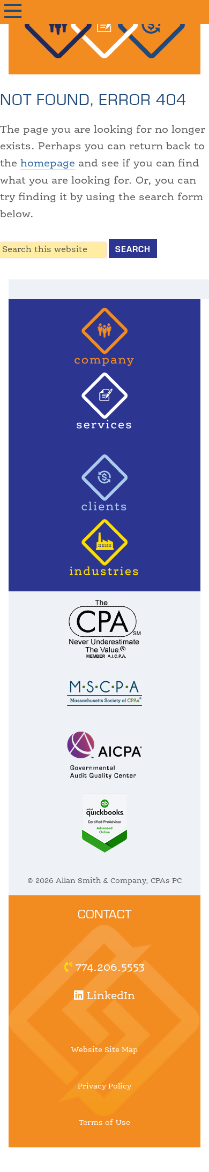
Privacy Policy (104, 1086)
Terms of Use (104, 1123)
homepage (47, 163)
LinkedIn (109, 996)
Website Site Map (104, 1050)
